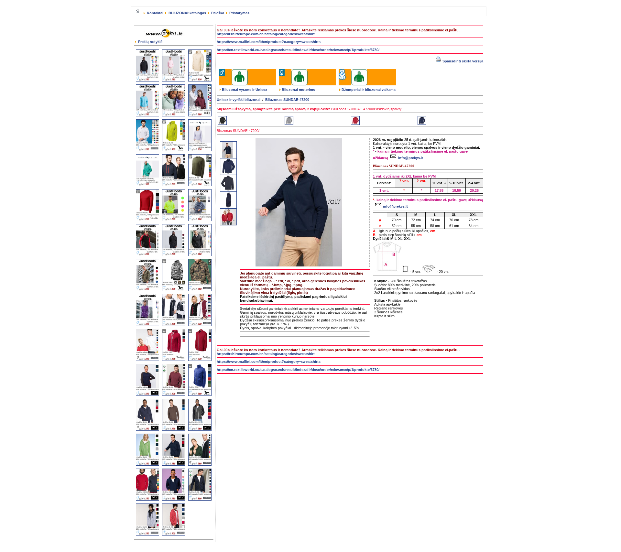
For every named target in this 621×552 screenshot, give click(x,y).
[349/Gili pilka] (289, 123)
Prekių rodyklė (149, 42)
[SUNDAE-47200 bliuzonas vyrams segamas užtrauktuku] (228, 157)
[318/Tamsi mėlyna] (422, 123)
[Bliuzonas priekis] (228, 174)
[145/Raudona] (355, 123)
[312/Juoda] (222, 123)
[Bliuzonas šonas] (228, 207)
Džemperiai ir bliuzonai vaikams (369, 90)
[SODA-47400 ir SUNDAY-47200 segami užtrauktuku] (228, 224)
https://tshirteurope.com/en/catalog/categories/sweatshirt (266, 34)
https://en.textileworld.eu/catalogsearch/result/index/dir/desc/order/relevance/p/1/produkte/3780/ (298, 50)
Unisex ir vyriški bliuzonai (238, 100)
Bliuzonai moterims (298, 90)
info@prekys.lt (410, 158)
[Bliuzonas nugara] (228, 190)
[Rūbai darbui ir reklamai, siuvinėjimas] (165, 38)
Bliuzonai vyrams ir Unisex (244, 90)
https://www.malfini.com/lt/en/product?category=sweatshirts (269, 42)
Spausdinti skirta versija (462, 61)
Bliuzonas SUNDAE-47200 (287, 100)
